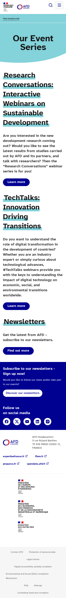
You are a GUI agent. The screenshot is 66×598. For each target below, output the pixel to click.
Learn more (16, 182)
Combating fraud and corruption (33, 593)
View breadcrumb (11, 18)
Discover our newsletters (22, 393)
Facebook (6, 421)
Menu (59, 5)
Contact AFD (17, 552)
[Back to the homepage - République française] (27, 7)
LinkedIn (37, 421)
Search (50, 5)
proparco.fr (9, 464)
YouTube (27, 421)
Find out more (18, 351)
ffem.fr (39, 456)
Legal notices (33, 559)
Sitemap (38, 585)
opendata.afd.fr (36, 464)
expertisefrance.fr (13, 456)
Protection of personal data (42, 552)
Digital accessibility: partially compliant (33, 566)
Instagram (47, 421)
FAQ (26, 585)
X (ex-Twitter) (17, 421)
